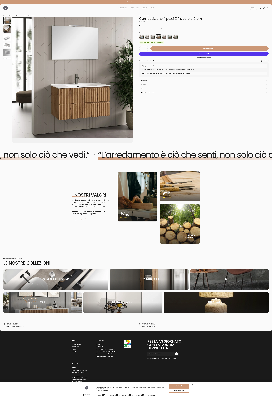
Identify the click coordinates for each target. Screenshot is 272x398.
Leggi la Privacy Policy (102, 390)
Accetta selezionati (179, 390)
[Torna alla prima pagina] (4, 15)
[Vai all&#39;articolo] (7, 20)
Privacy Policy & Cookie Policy (105, 349)
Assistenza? (266, 61)
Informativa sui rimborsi (104, 354)
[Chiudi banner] (192, 384)
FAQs (98, 344)
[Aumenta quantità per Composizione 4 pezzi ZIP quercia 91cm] (147, 48)
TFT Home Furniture (144, 15)
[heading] (126, 214)
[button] (204, 81)
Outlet (74, 351)
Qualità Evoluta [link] (124, 214)
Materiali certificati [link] (191, 236)
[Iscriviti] (176, 353)
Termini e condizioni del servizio (106, 351)
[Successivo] (153, 2)
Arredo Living (76, 347)
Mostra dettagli (152, 395)
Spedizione (151, 29)
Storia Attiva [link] (166, 194)
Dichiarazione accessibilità (104, 356)
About (74, 349)
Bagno (9, 15)
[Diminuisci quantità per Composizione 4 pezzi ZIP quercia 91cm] (141, 48)
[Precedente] (118, 2)
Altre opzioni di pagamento (204, 57)
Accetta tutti (179, 385)
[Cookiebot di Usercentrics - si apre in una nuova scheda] (87, 395)
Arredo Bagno (76, 344)
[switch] (117, 395)
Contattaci (99, 347)
